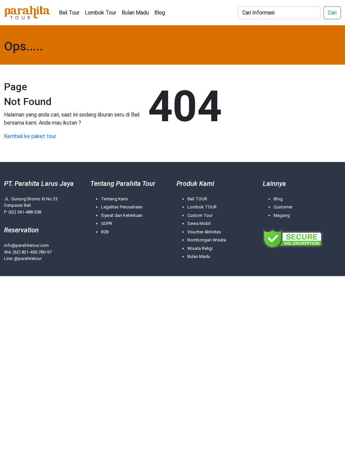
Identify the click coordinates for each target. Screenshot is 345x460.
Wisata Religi (200, 248)
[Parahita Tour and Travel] (27, 13)
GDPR (106, 223)
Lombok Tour (100, 12)
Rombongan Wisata (206, 239)
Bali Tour (69, 12)
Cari (332, 12)
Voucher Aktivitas (204, 231)
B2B (105, 231)
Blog (159, 12)
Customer (283, 206)
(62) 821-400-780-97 (32, 252)
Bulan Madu (135, 12)
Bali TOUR (197, 198)
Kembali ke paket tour (30, 136)
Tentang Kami (114, 198)
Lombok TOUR (202, 206)
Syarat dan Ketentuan (122, 215)
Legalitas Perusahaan (122, 206)
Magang (282, 215)
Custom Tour (200, 215)
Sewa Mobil (199, 223)
